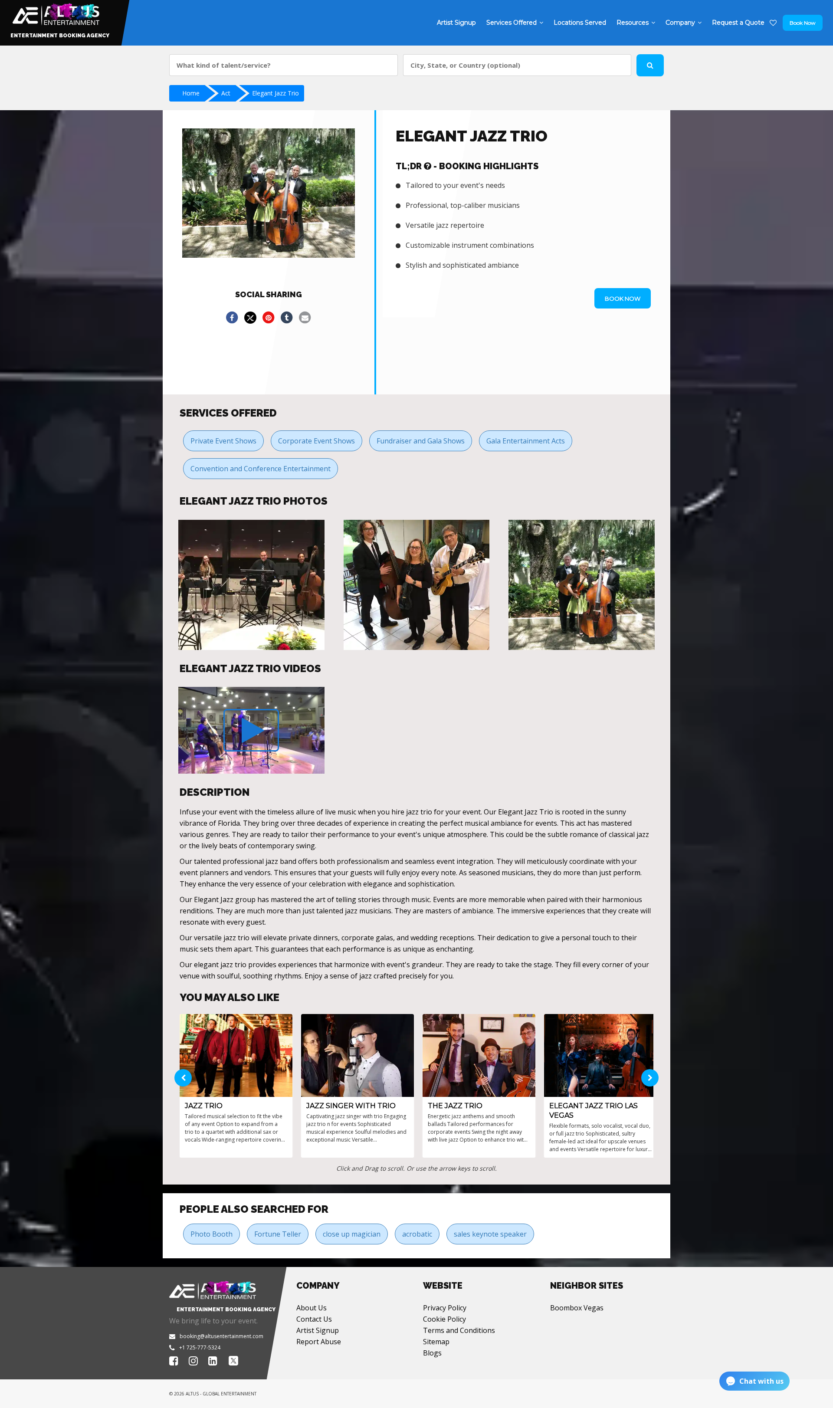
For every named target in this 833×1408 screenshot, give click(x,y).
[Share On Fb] (232, 318)
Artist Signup (317, 1330)
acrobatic (417, 1234)
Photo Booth (211, 1234)
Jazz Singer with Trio (351, 1106)
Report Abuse (318, 1341)
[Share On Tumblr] (287, 318)
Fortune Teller (277, 1234)
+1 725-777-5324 (199, 1347)
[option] (251, 585)
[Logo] (54, 12)
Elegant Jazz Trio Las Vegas (593, 1110)
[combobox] (283, 65)
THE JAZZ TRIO (455, 1106)
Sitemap (436, 1341)
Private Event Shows (223, 441)
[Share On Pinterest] (268, 318)
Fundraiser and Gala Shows (421, 441)
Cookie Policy (444, 1319)
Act (225, 93)
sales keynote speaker (490, 1234)
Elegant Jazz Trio (275, 93)
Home (191, 93)
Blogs (432, 1353)
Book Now (803, 23)
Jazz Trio (204, 1106)
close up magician (351, 1234)
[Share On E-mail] (305, 318)
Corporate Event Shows (316, 441)
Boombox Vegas (576, 1308)
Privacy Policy (444, 1308)
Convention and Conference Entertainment (260, 468)
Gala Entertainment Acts (525, 441)
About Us (311, 1308)
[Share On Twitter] (250, 318)
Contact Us (314, 1319)
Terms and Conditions (459, 1330)
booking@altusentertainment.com (221, 1336)
